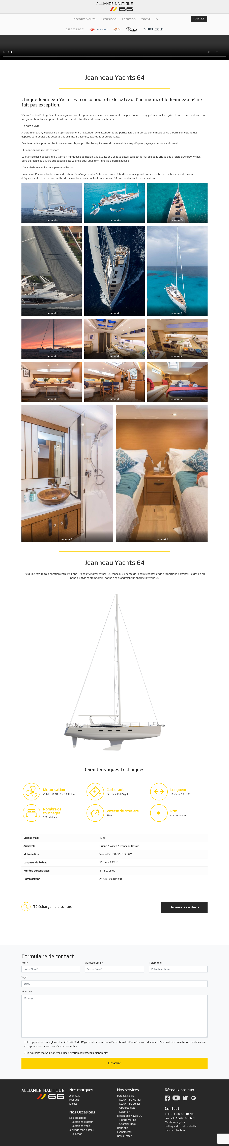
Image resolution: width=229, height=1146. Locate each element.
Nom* (24, 962)
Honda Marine (127, 1119)
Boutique (122, 1127)
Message (26, 991)
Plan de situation (175, 1130)
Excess (73, 1103)
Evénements (124, 1131)
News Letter (124, 1135)
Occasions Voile (81, 1125)
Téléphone (155, 962)
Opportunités (127, 1107)
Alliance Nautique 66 (114, 6)
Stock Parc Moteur (130, 1099)
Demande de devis (184, 907)
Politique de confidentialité (181, 1126)
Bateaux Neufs (125, 1095)
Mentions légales (175, 1122)
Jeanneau (74, 1095)
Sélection (77, 1133)
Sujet (24, 977)
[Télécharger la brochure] (46, 910)
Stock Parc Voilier (129, 1103)
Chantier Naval (127, 1123)
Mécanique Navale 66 (129, 1115)
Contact (199, 18)
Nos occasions (77, 1117)
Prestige (74, 1099)
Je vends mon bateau (81, 1129)
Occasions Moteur (82, 1121)
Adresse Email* (94, 962)
